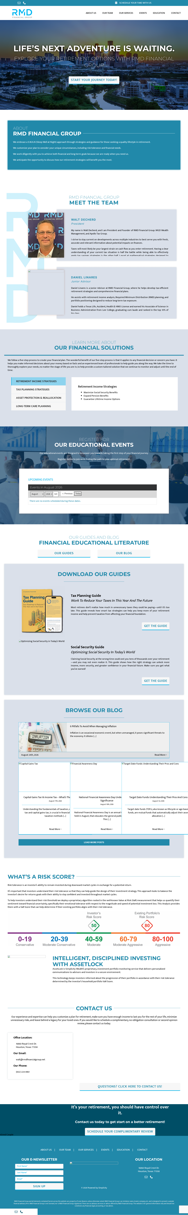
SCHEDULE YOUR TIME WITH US (135, 3)
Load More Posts (94, 842)
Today (78, 493)
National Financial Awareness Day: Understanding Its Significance (107, 799)
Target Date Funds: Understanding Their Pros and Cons (158, 797)
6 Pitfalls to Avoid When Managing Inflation (93, 726)
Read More (160, 755)
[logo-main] (22, 10)
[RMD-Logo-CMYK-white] (94, 1163)
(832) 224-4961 (23, 1072)
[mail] (19, 3)
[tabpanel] (124, 394)
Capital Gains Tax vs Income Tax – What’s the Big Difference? (55, 797)
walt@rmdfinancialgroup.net (30, 1060)
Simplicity (102, 1188)
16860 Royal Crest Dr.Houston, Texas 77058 (27, 1045)
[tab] (38, 381)
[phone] (24, 3)
